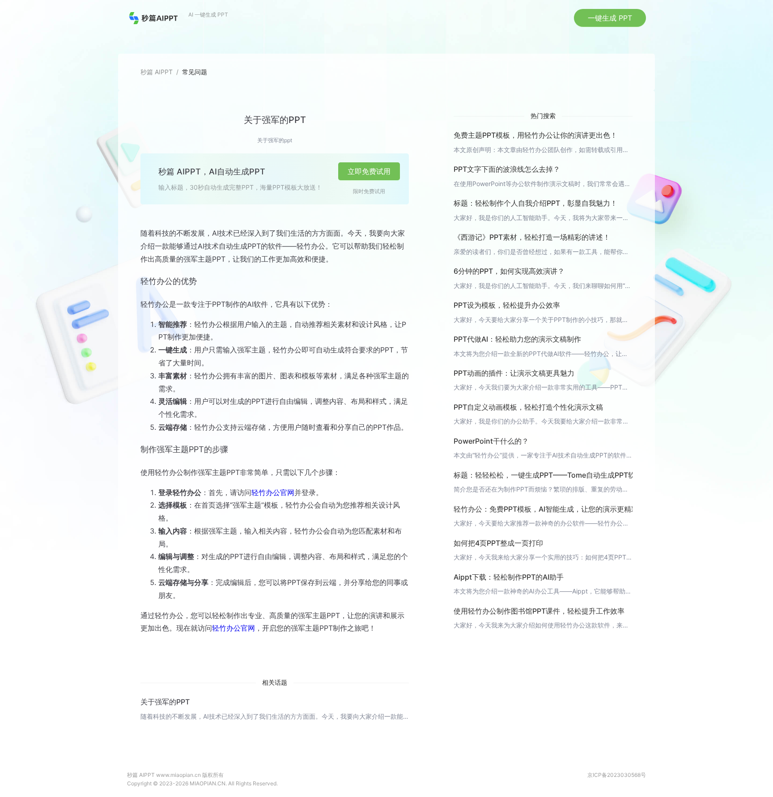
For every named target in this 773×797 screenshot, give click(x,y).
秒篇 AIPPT (156, 72)
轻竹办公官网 (272, 492)
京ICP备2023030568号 (616, 775)
